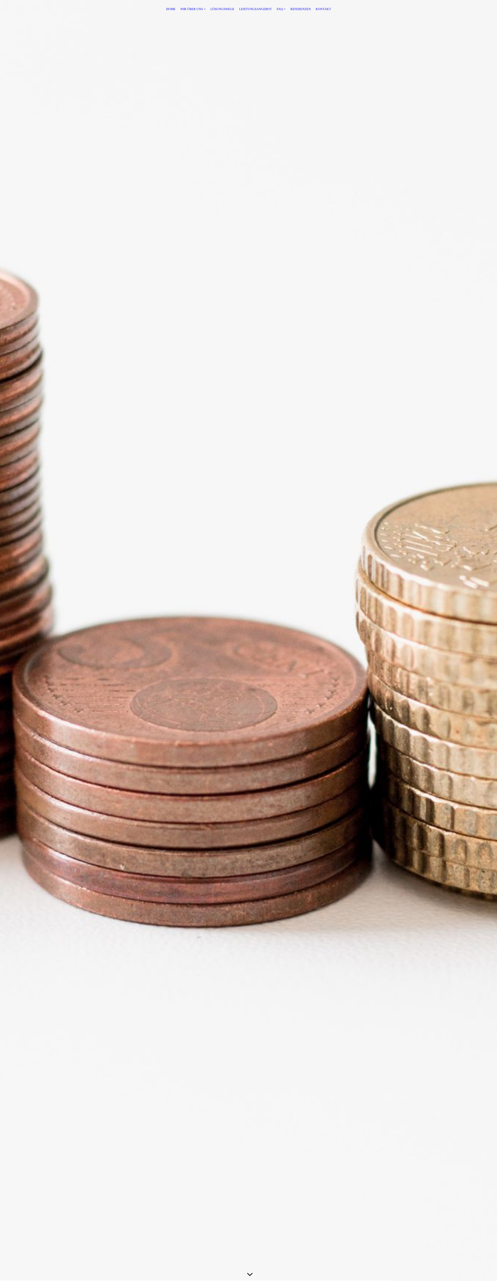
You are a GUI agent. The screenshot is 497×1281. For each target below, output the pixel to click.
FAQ (280, 9)
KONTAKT (323, 9)
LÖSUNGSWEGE (222, 9)
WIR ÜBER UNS (191, 9)
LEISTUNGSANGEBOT (255, 9)
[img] (248, 640)
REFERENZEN (300, 9)
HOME (171, 9)
